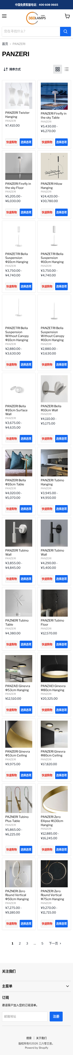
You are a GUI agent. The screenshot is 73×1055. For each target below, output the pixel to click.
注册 (56, 1016)
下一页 (54, 943)
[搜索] (65, 31)
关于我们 (41, 1038)
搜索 (29, 1038)
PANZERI (10, 120)
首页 (5, 44)
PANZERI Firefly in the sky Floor (18, 186)
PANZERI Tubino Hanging (52, 482)
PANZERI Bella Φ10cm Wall (51, 408)
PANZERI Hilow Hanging (51, 186)
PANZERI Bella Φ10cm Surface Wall (16, 410)
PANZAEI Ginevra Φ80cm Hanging (53, 688)
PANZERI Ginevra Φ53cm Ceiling (17, 753)
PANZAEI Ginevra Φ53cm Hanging (17, 688)
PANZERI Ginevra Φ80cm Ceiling (53, 753)
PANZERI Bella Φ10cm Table (15, 482)
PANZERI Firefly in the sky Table (54, 115)
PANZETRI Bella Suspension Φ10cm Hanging (16, 258)
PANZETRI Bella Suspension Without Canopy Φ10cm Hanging (17, 334)
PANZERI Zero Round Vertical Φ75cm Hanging (52, 895)
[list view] (66, 69)
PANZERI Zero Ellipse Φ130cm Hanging (52, 821)
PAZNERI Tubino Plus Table (17, 819)
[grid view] (57, 69)
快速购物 (11, 142)
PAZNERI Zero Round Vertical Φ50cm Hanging (17, 895)
